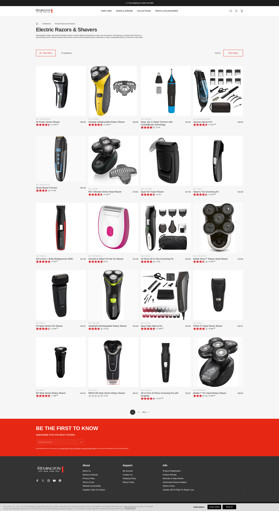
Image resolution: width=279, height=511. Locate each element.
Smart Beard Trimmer (46, 187)
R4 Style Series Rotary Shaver (51, 393)
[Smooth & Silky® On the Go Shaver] (113, 228)
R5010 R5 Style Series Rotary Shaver (106, 393)
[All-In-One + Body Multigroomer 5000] (61, 228)
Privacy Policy (64, 448)
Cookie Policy (130, 508)
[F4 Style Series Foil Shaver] (61, 295)
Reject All (229, 507)
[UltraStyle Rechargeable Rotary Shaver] (113, 295)
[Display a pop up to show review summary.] (58, 125)
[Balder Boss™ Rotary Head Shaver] (218, 228)
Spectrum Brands (90, 475)
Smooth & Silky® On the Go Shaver (105, 259)
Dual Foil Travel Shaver (152, 192)
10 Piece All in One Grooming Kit (157, 259)
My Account (128, 471)
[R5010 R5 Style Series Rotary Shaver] (113, 362)
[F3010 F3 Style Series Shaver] (218, 295)
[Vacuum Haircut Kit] (218, 91)
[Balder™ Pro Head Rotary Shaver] (218, 362)
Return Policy (128, 482)
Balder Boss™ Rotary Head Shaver (210, 259)
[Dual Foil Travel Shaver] (166, 161)
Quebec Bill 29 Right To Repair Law (178, 490)
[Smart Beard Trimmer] (61, 159)
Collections (46, 24)
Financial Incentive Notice (88, 448)
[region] (139, 507)
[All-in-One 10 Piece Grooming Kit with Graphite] (166, 362)
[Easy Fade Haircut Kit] (166, 295)
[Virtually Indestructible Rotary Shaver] (113, 91)
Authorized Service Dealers (175, 482)
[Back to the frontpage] (37, 24)
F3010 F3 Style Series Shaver (207, 326)
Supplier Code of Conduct (94, 490)
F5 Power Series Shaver (48, 122)
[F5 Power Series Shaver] (61, 91)
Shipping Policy (129, 478)
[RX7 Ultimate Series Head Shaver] (113, 161)
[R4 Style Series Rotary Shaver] (61, 362)
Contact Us (127, 475)
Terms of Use (88, 482)
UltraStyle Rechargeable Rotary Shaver (107, 326)
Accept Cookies (214, 507)
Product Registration (172, 471)
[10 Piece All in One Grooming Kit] (166, 228)
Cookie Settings (198, 507)
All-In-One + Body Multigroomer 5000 (54, 259)
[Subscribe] (81, 442)
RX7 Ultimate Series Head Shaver (105, 192)
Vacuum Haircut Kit (202, 122)
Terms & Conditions (74, 448)
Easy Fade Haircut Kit (151, 326)
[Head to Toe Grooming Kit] (218, 161)
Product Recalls (170, 475)
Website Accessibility (92, 486)
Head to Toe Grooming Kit (206, 192)
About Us (87, 471)
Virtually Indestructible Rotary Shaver (106, 122)
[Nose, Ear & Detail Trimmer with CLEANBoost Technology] (166, 91)
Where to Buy (169, 486)
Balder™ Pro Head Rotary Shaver (209, 393)
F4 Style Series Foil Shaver (49, 326)
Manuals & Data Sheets (173, 478)
